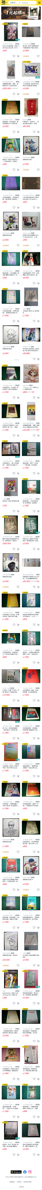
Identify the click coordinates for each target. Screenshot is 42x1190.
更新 (35, 1177)
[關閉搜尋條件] (19, 3)
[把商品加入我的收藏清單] (14, 56)
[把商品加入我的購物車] (18, 56)
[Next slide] (18, 31)
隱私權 (19, 1182)
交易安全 (21, 1187)
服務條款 (12, 1182)
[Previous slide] (3, 31)
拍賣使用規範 (28, 1182)
